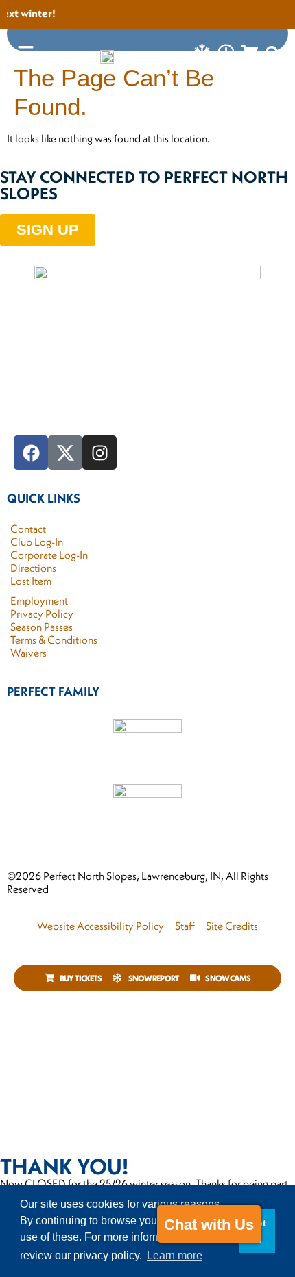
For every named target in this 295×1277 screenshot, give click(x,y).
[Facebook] (31, 452)
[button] (273, 53)
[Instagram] (99, 452)
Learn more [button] (174, 1255)
